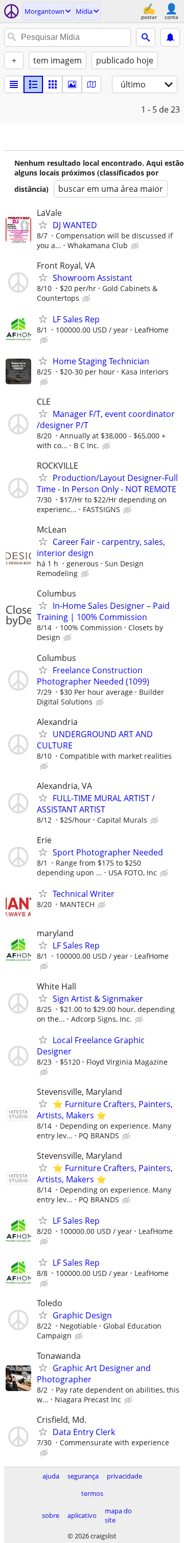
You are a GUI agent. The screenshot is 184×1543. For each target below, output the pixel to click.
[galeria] (72, 84)
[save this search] (170, 37)
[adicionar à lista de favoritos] (43, 224)
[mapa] (91, 84)
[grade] (52, 84)
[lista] (14, 84)
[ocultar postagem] (136, 246)
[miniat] (33, 84)
